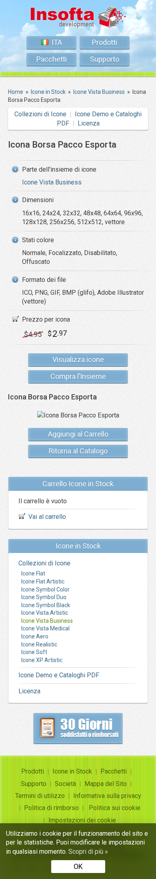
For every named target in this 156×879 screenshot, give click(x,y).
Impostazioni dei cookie (82, 820)
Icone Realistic (39, 644)
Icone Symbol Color (45, 589)
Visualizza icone (78, 359)
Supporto (104, 59)
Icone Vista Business (52, 182)
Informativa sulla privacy (107, 796)
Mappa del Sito (105, 784)
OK (78, 866)
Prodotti (104, 42)
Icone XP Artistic (41, 660)
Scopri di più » (88, 851)
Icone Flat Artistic (42, 581)
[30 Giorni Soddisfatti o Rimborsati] (78, 728)
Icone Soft (34, 652)
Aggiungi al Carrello (78, 434)
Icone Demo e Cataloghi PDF (58, 675)
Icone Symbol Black (45, 605)
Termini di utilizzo (40, 796)
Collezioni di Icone (40, 114)
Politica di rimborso (51, 808)
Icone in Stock (72, 771)
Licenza (89, 123)
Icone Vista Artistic (44, 613)
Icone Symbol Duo (43, 597)
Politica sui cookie (114, 808)
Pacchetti (51, 59)
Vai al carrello (47, 517)
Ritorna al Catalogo (78, 451)
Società (65, 784)
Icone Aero (34, 636)
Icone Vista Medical (45, 628)
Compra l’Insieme (78, 376)
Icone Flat (33, 573)
